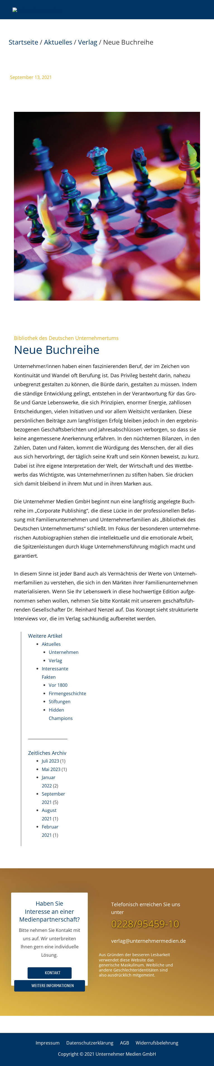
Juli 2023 (50, 761)
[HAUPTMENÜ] (194, 9)
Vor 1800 (58, 685)
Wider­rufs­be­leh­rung (157, 1043)
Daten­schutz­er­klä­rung (89, 1043)
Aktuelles (58, 42)
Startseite (23, 42)
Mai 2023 (51, 769)
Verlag (87, 42)
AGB (124, 1043)
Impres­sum (48, 1043)
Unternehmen (64, 652)
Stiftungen (59, 701)
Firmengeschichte (67, 693)
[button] (49, 986)
